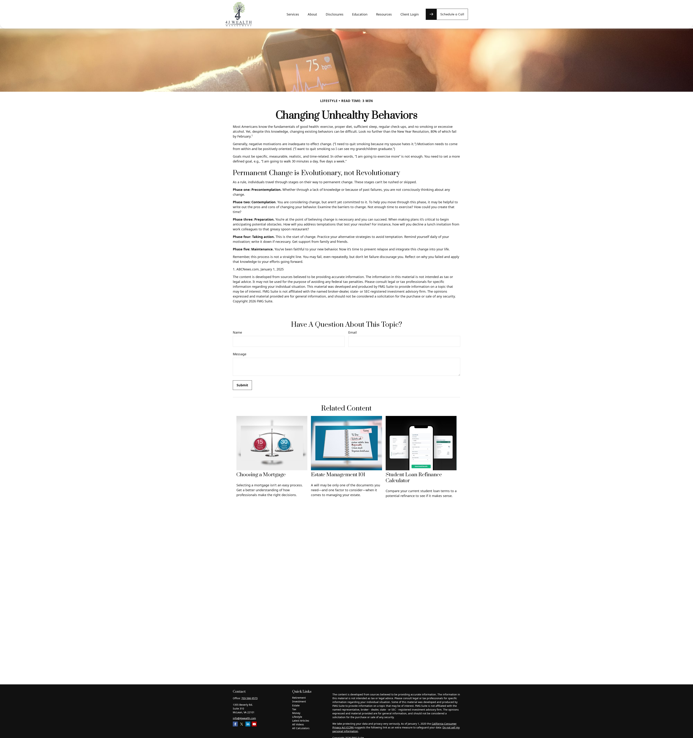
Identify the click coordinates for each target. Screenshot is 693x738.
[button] (293, 14)
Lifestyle (297, 717)
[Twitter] (241, 724)
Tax (294, 709)
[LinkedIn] (247, 724)
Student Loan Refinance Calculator (414, 477)
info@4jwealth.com (244, 718)
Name (237, 332)
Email (352, 332)
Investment (299, 701)
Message (239, 354)
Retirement (299, 697)
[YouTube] (254, 724)
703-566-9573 (249, 698)
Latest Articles (300, 720)
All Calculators (301, 728)
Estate (296, 705)
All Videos (298, 724)
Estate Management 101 (338, 474)
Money (296, 713)
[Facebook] (235, 724)
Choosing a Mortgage (261, 474)
